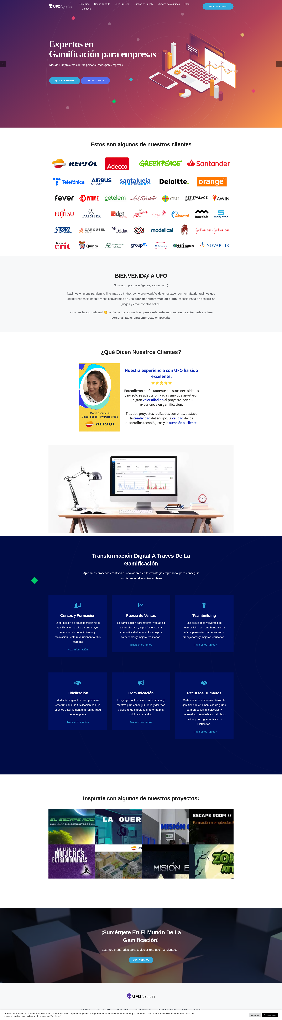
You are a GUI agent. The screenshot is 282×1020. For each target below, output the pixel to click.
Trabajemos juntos (141, 644)
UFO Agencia (179, 1018)
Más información (78, 649)
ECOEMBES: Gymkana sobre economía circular (94, 843)
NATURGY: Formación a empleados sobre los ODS (141, 843)
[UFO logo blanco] (60, 5)
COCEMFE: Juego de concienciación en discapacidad (188, 843)
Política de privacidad (126, 1018)
